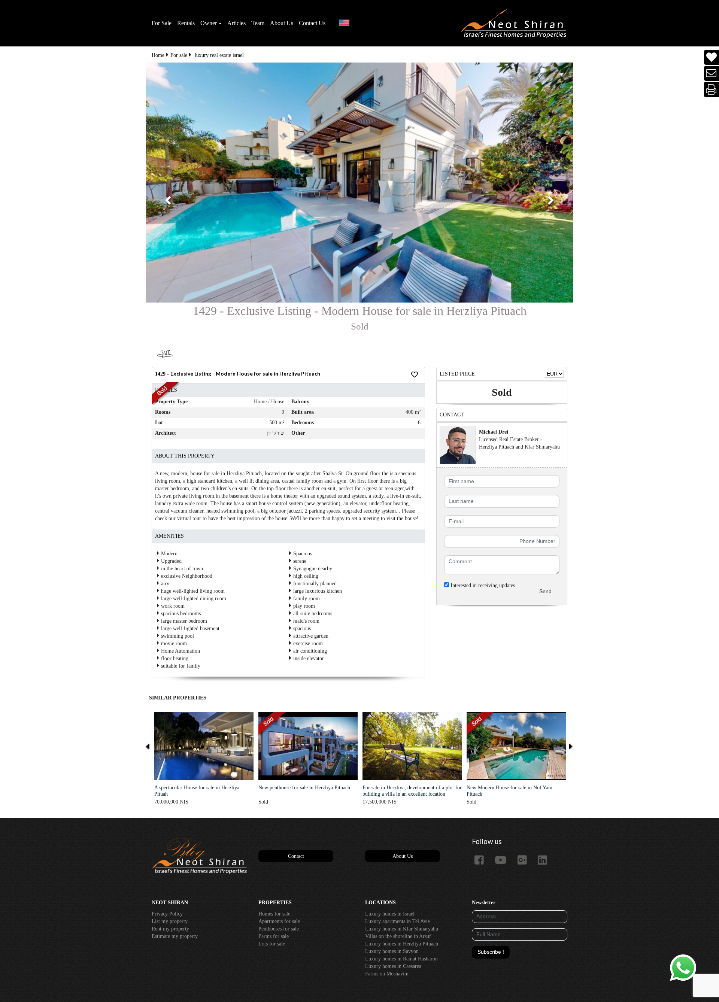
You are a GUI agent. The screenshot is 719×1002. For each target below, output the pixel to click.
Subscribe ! (490, 952)
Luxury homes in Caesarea (393, 966)
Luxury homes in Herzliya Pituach (401, 944)
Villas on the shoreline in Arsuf (398, 936)
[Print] (712, 89)
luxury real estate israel (219, 55)
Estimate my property (175, 936)
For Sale (162, 23)
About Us (281, 23)
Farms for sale (273, 936)
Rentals (186, 23)
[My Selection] (711, 57)
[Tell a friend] (712, 73)
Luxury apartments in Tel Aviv (397, 921)
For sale (178, 55)
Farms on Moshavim (387, 974)
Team (257, 23)
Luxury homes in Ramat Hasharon (401, 959)
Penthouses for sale (278, 929)
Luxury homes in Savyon (392, 951)
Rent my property (170, 929)
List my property (170, 921)
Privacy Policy (167, 914)
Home (158, 55)
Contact (296, 856)
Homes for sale (274, 914)
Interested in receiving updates (482, 585)
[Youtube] (503, 860)
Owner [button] (208, 23)
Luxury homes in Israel (390, 914)
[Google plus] (525, 860)
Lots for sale (271, 944)
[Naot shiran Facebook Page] (482, 860)
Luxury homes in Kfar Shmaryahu (401, 929)
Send (545, 591)
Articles (236, 23)
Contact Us (312, 23)
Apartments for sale (279, 921)
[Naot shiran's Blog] (199, 856)
